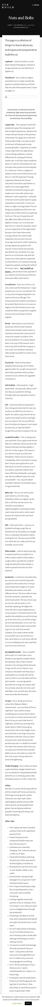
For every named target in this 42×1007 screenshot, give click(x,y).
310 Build (8, 6)
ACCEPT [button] (28, 1003)
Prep (10, 25)
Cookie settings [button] (17, 1003)
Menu (36, 5)
